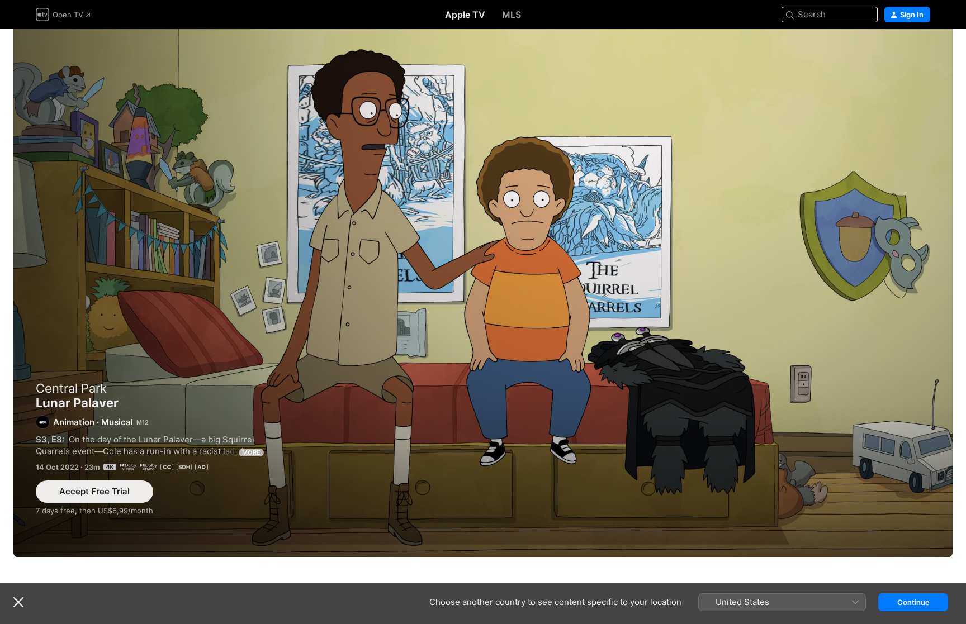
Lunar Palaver (483, 293)
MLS (511, 14)
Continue (913, 602)
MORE (251, 452)
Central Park (71, 388)
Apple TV (465, 14)
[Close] (18, 602)
